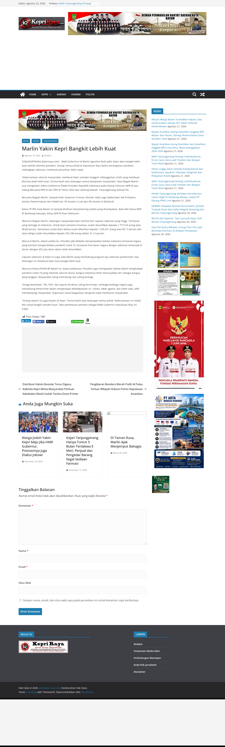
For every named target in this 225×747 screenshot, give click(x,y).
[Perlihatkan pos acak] (202, 94)
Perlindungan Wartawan (147, 657)
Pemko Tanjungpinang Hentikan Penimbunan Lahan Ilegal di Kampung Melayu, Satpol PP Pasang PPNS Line (177, 197)
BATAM (26, 141)
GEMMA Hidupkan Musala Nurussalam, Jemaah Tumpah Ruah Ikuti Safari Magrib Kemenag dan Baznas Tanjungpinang (178, 209)
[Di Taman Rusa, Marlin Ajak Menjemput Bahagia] (127, 414)
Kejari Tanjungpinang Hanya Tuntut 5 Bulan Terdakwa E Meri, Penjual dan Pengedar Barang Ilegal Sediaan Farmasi (82, 450)
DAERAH (61, 94)
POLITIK (90, 94)
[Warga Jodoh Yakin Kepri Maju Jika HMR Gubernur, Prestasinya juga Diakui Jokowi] (38, 414)
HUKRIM (76, 94)
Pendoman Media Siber (147, 651)
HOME (32, 94)
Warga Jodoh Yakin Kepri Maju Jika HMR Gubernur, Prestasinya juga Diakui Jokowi (37, 446)
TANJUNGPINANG (50, 141)
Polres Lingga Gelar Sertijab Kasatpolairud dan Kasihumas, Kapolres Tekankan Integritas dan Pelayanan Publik (177, 172)
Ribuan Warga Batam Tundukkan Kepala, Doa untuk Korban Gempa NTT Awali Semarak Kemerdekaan (177, 123)
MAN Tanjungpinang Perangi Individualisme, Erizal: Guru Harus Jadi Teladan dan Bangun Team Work (176, 160)
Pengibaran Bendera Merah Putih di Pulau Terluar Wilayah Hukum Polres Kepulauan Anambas (116, 389)
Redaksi (47, 155)
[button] (50, 94)
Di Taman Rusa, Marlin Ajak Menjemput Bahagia (126, 441)
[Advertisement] (112, 65)
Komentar (26, 506)
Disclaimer (139, 671)
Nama (23, 551)
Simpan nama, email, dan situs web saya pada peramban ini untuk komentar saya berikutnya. (81, 600)
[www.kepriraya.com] (23, 94)
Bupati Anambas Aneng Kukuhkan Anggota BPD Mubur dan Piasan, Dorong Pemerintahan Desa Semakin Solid (178, 135)
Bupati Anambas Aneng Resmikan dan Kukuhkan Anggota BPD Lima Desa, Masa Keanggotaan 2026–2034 (179, 148)
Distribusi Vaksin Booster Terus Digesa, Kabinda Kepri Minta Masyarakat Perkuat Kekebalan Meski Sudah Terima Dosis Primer (50, 389)
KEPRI (45, 94)
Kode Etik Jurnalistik (145, 664)
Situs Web (25, 583)
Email (23, 567)
